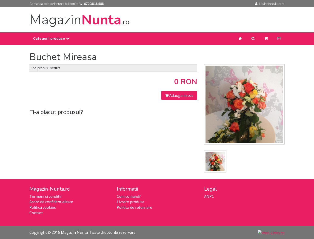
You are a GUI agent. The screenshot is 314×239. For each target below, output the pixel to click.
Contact (36, 212)
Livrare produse (130, 201)
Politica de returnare (134, 207)
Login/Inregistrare (272, 4)
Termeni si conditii (45, 196)
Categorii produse (49, 38)
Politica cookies (42, 207)
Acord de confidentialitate (51, 201)
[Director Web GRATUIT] (271, 232)
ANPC (209, 196)
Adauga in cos (180, 95)
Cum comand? (129, 196)
